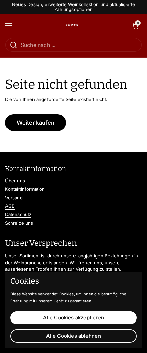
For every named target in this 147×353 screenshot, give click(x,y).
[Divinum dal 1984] (72, 26)
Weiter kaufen (35, 122)
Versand (14, 197)
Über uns (15, 181)
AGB (10, 206)
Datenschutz (18, 214)
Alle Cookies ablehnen (73, 335)
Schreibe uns (19, 223)
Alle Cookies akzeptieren (73, 317)
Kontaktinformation (25, 189)
